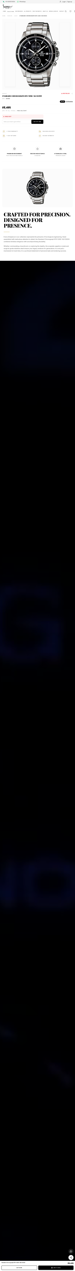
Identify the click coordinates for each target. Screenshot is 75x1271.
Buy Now (19, 1267)
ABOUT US (45, 11)
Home (3, 15)
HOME (4, 11)
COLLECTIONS (10, 11)
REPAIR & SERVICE (53, 11)
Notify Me (37, 121)
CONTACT (61, 11)
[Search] (65, 11)
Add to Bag (57, 1267)
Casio (16, 15)
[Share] (71, 1257)
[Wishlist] (70, 11)
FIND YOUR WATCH (37, 11)
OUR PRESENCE (19, 11)
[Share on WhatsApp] (71, 1251)
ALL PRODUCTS (27, 11)
